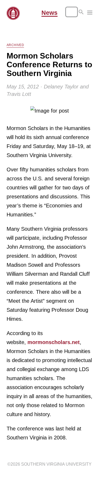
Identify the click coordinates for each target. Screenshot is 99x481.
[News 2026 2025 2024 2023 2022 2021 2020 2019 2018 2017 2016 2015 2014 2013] (89, 13)
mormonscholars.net (53, 342)
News (49, 13)
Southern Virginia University (56, 464)
